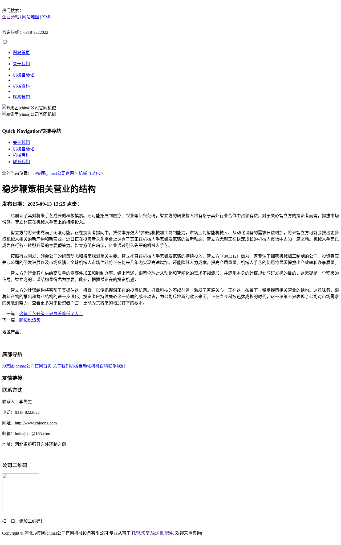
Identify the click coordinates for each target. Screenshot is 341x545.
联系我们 (21, 97)
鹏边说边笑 (29, 320)
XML (47, 17)
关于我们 (21, 63)
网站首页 (21, 52)
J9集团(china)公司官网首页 (27, 366)
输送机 (157, 533)
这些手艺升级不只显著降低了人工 (51, 313)
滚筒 (145, 533)
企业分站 (10, 17)
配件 (169, 533)
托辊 (136, 533)
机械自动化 (23, 75)
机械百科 (21, 86)
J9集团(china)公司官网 (53, 173)
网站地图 (30, 17)
